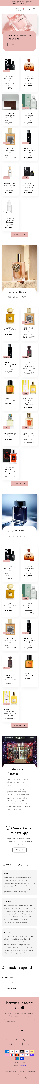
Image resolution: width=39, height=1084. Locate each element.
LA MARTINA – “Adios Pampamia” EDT (29, 115)
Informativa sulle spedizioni (28, 1074)
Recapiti (15, 1077)
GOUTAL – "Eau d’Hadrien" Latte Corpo (10, 185)
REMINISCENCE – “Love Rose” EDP (10, 435)
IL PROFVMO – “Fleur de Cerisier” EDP (29, 435)
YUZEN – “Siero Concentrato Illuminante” (9, 220)
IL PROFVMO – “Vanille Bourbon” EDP (10, 150)
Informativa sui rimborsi (12, 1074)
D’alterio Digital (22, 1065)
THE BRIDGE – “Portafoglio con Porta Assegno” (10, 115)
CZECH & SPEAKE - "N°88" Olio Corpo (29, 185)
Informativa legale (23, 1077)
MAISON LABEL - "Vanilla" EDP (10, 400)
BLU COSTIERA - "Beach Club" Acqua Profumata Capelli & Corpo (29, 401)
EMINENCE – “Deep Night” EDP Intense (29, 150)
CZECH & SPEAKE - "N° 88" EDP (10, 78)
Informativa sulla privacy (11, 1071)
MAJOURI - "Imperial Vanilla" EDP (10, 330)
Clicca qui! (19, 850)
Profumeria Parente (22, 1062)
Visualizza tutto (19, 234)
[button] (4, 9)
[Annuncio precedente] (4, 3)
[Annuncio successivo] (35, 3)
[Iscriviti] (32, 1021)
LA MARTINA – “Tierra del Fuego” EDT (29, 78)
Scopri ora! (14, 45)
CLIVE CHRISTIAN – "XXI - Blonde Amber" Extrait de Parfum (29, 366)
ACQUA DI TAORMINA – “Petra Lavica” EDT (10, 470)
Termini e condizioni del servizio (28, 1071)
